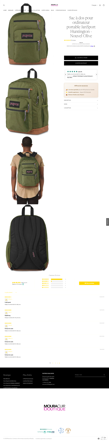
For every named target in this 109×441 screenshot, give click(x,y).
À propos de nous (28, 378)
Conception (67, 108)
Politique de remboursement (11, 383)
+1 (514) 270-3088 (46, 382)
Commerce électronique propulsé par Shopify (23, 438)
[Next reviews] (97, 74)
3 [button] (55, 363)
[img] (8, 297)
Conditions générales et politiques (44, 438)
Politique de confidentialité (11, 385)
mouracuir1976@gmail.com (48, 384)
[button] (67, 40)
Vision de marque (28, 383)
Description (67, 100)
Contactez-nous (27, 381)
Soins (65, 104)
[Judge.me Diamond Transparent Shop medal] (61, 430)
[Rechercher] (4, 5)
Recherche (6, 378)
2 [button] (52, 363)
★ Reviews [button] (107, 221)
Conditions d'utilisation (10, 387)
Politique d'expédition (9, 381)
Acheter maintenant (81, 63)
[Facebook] (99, 439)
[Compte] (100, 5)
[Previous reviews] (65, 74)
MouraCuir (9, 438)
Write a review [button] (89, 283)
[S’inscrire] (104, 374)
